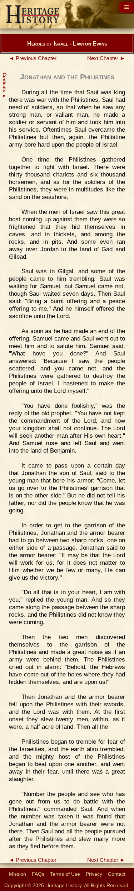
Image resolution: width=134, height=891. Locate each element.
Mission (17, 874)
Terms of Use (65, 874)
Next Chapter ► (106, 58)
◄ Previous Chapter (32, 58)
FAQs (38, 874)
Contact (116, 874)
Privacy (94, 874)
